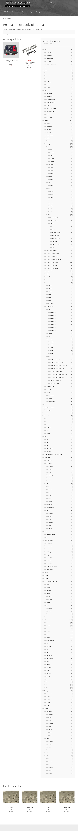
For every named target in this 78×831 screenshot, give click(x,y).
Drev (47, 79)
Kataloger (30, 12)
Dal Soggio (49, 132)
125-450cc (49, 711)
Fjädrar (48, 138)
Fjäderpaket (49, 135)
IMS (47, 649)
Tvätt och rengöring (51, 566)
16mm (50, 291)
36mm (52, 150)
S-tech (50, 141)
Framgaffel (49, 144)
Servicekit (49, 280)
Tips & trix (22, 12)
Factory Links (49, 631)
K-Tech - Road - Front (52, 262)
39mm (52, 194)
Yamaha (46, 708)
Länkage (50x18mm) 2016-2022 (58, 365)
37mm (52, 191)
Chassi (48, 76)
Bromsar (48, 73)
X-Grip (50, 599)
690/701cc (49, 504)
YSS (47, 688)
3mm (49, 611)
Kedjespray (49, 555)
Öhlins (50, 176)
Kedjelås (48, 451)
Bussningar (49, 55)
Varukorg (46, 2)
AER (53, 229)
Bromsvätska (49, 546)
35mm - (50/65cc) (54, 218)
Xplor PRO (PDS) (54, 383)
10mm (50, 286)
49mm (52, 212)
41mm (52, 153)
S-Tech (46, 575)
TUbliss (48, 617)
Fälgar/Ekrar (49, 96)
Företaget (38, 12)
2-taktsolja (49, 543)
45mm (52, 167)
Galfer (48, 637)
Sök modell (47, 620)
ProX (47, 670)
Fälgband (48, 590)
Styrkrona (49, 117)
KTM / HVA (47, 457)
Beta (45, 70)
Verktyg (48, 392)
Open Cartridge (56, 238)
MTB (45, 531)
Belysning (49, 93)
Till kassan (52, 2)
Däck (47, 584)
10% (45, 49)
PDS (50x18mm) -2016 (56, 371)
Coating (48, 129)
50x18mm (53, 330)
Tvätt (47, 705)
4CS (53, 226)
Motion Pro (49, 655)
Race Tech (49, 277)
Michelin (50, 596)
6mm (49, 294)
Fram (45, 404)
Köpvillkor (7, 12)
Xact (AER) (55, 241)
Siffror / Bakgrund (51, 108)
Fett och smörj (50, 549)
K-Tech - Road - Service (52, 268)
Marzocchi (51, 164)
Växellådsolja (49, 569)
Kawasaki (46, 416)
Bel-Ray (48, 629)
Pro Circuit (49, 667)
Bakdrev (48, 52)
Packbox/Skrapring (51, 64)
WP (49, 215)
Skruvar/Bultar (50, 111)
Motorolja (49, 563)
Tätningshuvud (50, 386)
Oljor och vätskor (50, 534)
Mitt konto (39, 2)
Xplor (53, 247)
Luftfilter (48, 560)
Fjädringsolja (49, 58)
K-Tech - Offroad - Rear (52, 256)
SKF (47, 537)
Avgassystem (49, 694)
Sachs (49, 182)
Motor (48, 87)
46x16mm (53, 321)
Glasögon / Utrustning (50, 407)
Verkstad (14, 12)
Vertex (48, 682)
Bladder (48, 123)
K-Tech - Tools (50, 271)
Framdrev (48, 61)
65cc (47, 484)
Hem (6, 18)
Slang (47, 605)
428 (47, 442)
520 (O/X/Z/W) (50, 448)
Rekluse (48, 673)
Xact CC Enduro (56, 244)
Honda (46, 413)
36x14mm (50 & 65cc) (55, 359)
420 (47, 439)
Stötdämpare (49, 306)
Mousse (48, 593)
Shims (48, 283)
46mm (52, 158)
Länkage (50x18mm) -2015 (57, 362)
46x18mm (53, 324)
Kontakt (46, 12)
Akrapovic (49, 623)
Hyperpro (48, 646)
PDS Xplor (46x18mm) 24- (57, 377)
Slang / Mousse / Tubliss (50, 581)
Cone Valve (51, 303)
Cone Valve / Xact (56, 235)
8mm (49, 297)
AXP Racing (49, 626)
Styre (47, 114)
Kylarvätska (49, 558)
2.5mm (50, 608)
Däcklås (48, 587)
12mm (50, 288)
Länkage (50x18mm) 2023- (57, 368)
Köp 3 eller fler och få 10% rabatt (53, 454)
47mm (52, 206)
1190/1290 (49, 460)
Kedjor (46, 436)
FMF (47, 634)
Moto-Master (49, 658)
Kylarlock (48, 105)
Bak (45, 67)
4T (51, 735)
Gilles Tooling (50, 640)
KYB (49, 147)
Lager (47, 85)
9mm (49, 300)
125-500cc (49, 463)
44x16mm (53, 318)
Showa (50, 188)
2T (51, 732)
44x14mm (53, 315)
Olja (47, 274)
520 (47, 445)
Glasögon (48, 410)
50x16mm (53, 327)
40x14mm (53, 312)
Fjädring (48, 82)
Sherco (46, 578)
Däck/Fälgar (49, 697)
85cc (47, 510)
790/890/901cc (50, 507)
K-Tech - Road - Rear (51, 265)
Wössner (48, 685)
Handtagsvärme (50, 102)
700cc (47, 753)
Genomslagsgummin (51, 250)
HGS (47, 643)
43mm (52, 155)
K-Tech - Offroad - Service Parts (54, 259)
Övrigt (50, 398)
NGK (47, 661)
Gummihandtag (50, 99)
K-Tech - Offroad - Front (52, 253)
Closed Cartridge (56, 232)
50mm (52, 173)
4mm (49, 614)
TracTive (48, 389)
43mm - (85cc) (54, 220)
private (46, 572)
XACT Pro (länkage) (55, 380)
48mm (52, 161)
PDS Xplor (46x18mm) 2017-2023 (58, 374)
